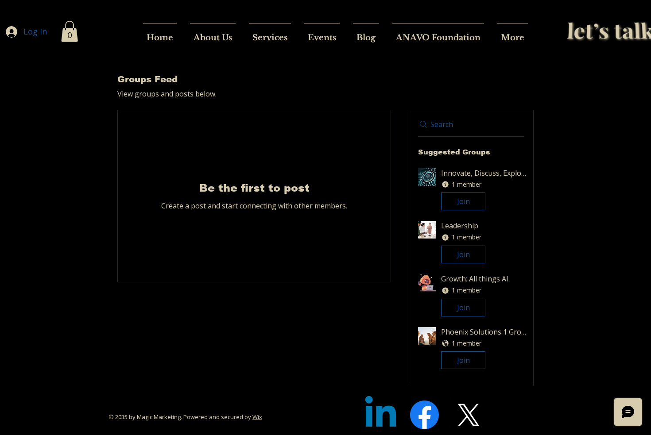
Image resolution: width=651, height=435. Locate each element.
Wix (257, 417)
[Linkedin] (380, 415)
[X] (468, 415)
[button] (69, 31)
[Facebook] (424, 415)
